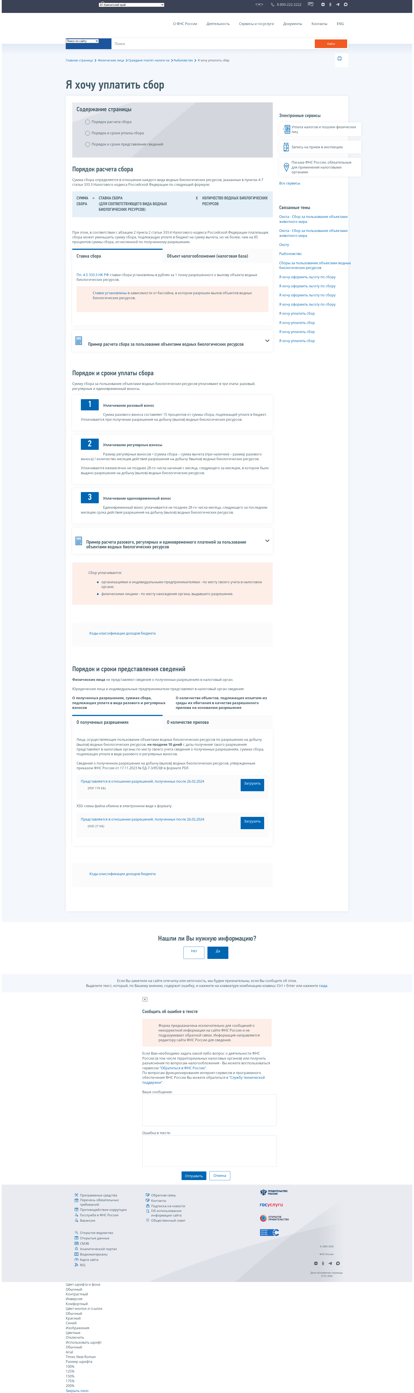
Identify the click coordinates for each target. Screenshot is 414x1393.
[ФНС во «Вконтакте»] (323, 4)
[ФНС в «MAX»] (345, 4)
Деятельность (218, 23)
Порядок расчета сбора (112, 121)
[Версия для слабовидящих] (260, 4)
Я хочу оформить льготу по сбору (307, 277)
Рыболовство (183, 60)
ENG (340, 23)
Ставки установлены (110, 293)
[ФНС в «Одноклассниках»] (330, 4)
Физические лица (111, 60)
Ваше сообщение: (157, 1092)
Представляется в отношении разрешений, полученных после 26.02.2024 (142, 781)
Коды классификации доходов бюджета (122, 633)
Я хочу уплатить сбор (297, 313)
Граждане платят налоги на (148, 60)
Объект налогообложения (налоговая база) (207, 256)
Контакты (319, 23)
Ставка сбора (89, 256)
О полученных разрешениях (103, 722)
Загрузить (252, 783)
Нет (194, 951)
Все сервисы (289, 183)
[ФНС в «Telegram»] (337, 4)
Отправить (194, 1176)
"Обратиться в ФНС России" (183, 1068)
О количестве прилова (188, 722)
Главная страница (79, 60)
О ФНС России (185, 23)
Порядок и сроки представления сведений (127, 144)
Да (218, 951)
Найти (331, 43)
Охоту (284, 244)
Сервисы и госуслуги (256, 23)
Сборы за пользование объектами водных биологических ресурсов (315, 265)
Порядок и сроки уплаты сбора (118, 133)
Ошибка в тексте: (156, 1132)
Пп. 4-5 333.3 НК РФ (93, 274)
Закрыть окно (77, 1390)
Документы (292, 23)
